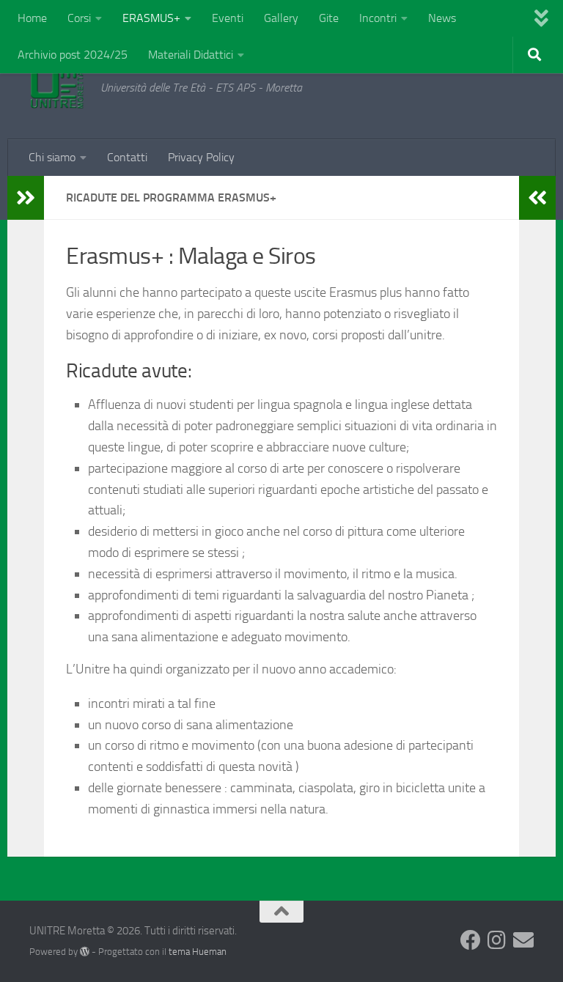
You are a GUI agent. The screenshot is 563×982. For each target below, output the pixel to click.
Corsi (79, 18)
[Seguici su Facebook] (470, 940)
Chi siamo (52, 157)
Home (32, 18)
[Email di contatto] (523, 940)
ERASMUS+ (151, 18)
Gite (329, 18)
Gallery (281, 18)
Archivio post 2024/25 (73, 55)
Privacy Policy (201, 157)
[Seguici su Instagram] (497, 940)
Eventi (227, 18)
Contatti (127, 157)
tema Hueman (198, 951)
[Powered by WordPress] (84, 951)
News (442, 18)
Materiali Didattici (190, 55)
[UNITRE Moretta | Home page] (57, 88)
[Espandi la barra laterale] (25, 198)
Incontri (378, 18)
